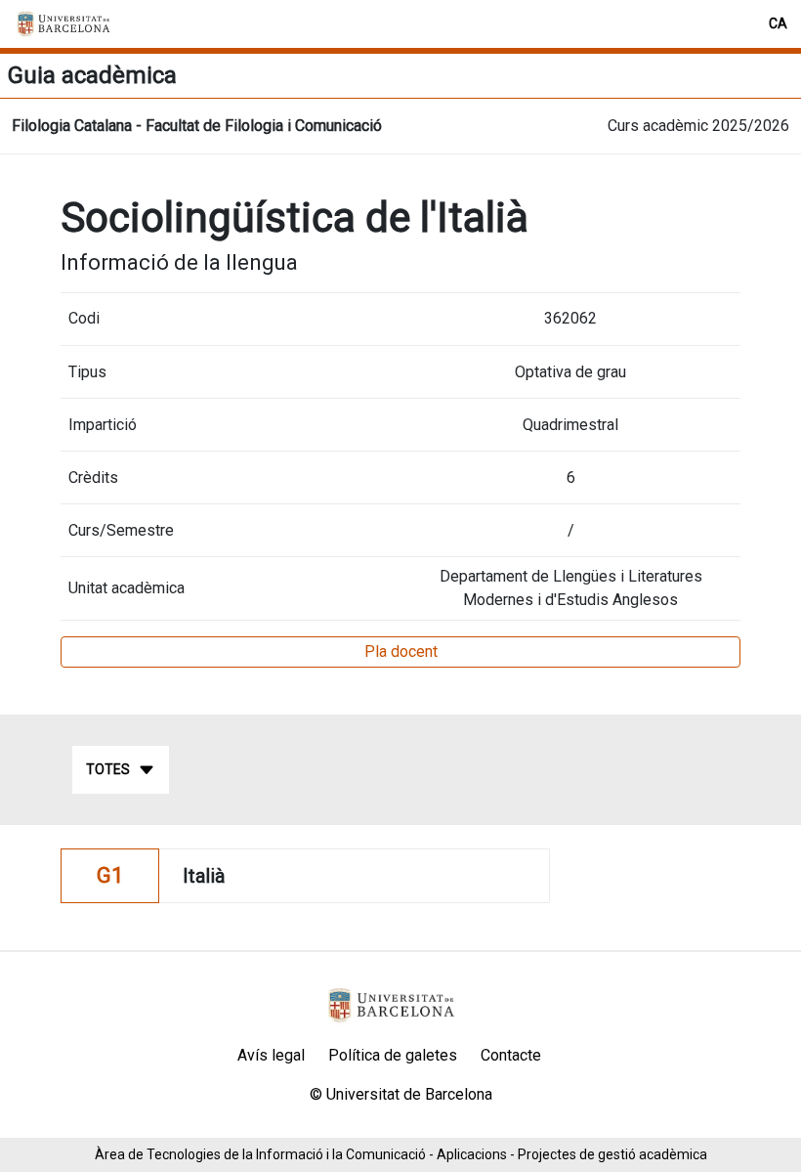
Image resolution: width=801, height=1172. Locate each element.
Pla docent (401, 651)
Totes (108, 769)
